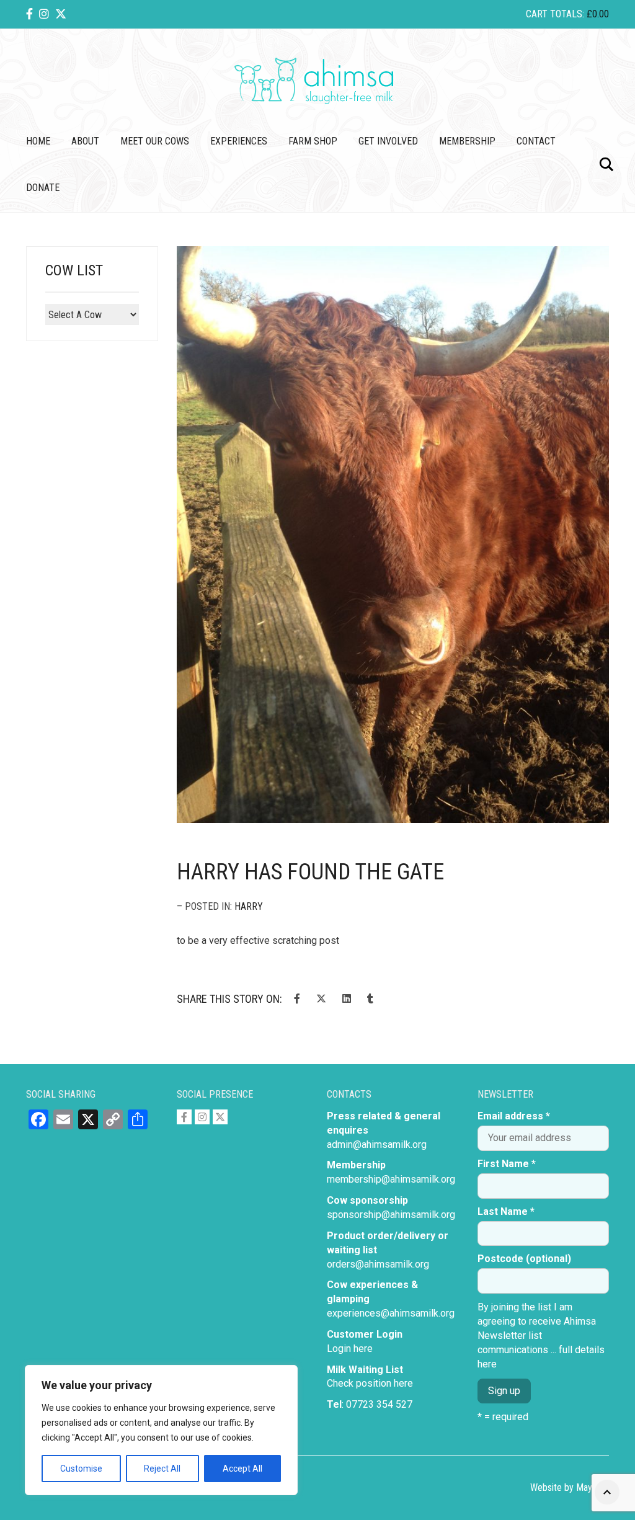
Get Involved (388, 141)
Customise (81, 1468)
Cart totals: (567, 14)
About (85, 141)
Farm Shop (312, 141)
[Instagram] (44, 13)
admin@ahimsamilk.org (377, 1144)
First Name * (506, 1164)
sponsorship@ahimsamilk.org (391, 1214)
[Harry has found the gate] (393, 534)
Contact (536, 141)
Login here (350, 1348)
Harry (248, 906)
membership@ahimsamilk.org (391, 1179)
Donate (43, 187)
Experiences (238, 141)
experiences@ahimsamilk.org (391, 1313)
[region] (161, 1430)
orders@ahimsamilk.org (378, 1264)
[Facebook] (29, 13)
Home (38, 141)
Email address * (513, 1116)
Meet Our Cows (154, 141)
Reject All (162, 1468)
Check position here (370, 1383)
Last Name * (506, 1211)
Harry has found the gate (310, 872)
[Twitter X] (60, 13)
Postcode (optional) (524, 1258)
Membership (467, 141)
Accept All (242, 1468)
